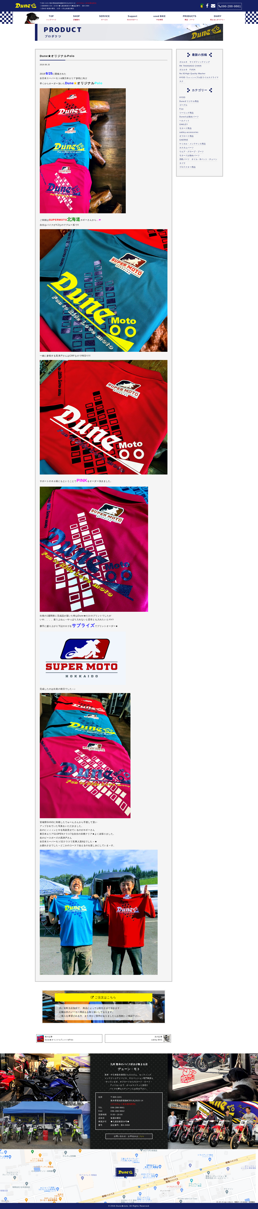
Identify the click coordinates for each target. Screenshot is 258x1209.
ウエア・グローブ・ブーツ (191, 151)
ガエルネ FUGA (187, 69)
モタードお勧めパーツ (189, 155)
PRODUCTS (189, 17)
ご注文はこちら (105, 997)
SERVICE (104, 17)
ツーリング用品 (186, 113)
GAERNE (183, 140)
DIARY (217, 17)
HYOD (182, 97)
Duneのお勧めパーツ (189, 117)
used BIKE (159, 17)
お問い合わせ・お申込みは (129, 1136)
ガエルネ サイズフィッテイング (194, 62)
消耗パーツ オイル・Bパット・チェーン (198, 159)
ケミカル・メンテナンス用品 (192, 144)
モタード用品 (185, 128)
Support (132, 17)
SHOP (76, 17)
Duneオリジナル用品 (189, 101)
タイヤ (182, 163)
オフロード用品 (186, 136)
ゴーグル (183, 105)
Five (181, 109)
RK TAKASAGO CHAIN (190, 66)
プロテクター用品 (187, 167)
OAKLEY (183, 124)
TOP (51, 17)
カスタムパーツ (186, 148)
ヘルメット (184, 121)
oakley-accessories (188, 132)
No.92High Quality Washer (192, 73)
